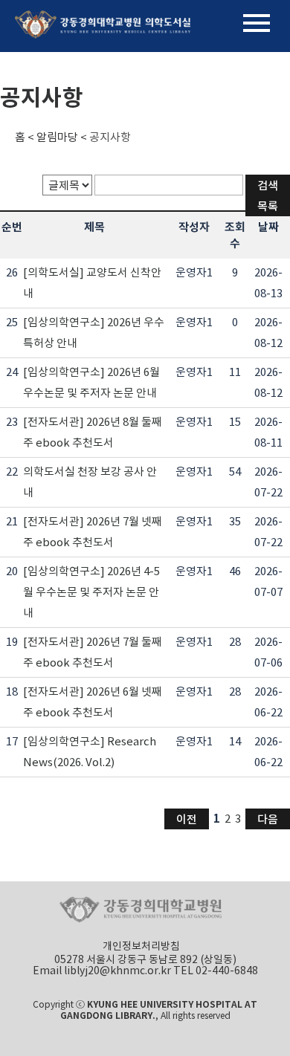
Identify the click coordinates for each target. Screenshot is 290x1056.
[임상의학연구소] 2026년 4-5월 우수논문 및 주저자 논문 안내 (91, 592)
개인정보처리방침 (141, 946)
